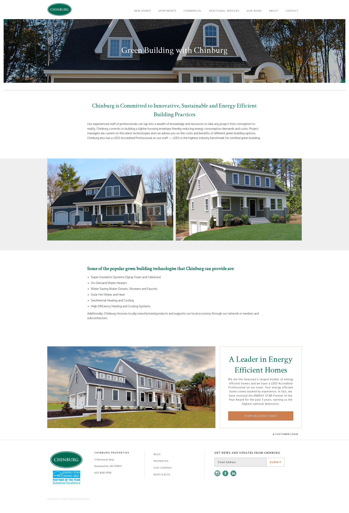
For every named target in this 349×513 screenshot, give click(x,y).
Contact (292, 10)
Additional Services (224, 10)
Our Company (163, 467)
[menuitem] (142, 11)
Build (157, 454)
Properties (161, 461)
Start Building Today (260, 416)
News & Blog (162, 474)
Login (286, 434)
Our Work (254, 10)
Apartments (167, 10)
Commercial (193, 10)
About (273, 10)
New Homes (142, 10)
